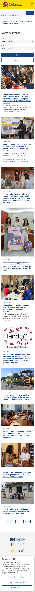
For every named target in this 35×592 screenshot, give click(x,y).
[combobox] (17, 41)
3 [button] (17, 521)
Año (2, 38)
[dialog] (17, 573)
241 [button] (25, 521)
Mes (2, 45)
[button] (29, 521)
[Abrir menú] (31, 4)
